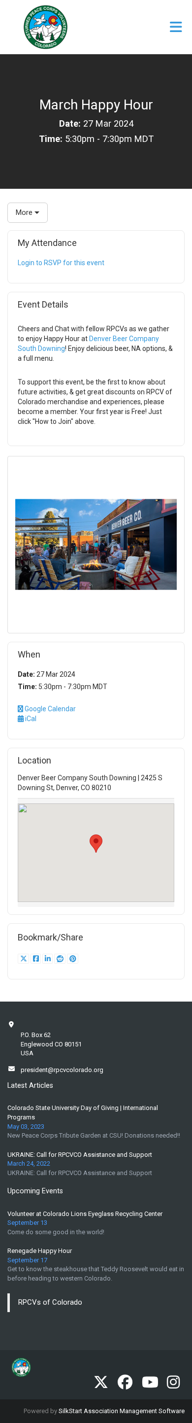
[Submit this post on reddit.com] (60, 959)
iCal (30, 719)
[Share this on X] (24, 959)
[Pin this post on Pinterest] (72, 959)
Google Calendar (49, 709)
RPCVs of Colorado (50, 1302)
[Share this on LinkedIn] (48, 959)
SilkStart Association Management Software (122, 1411)
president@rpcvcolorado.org (62, 1070)
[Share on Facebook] (36, 959)
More (25, 212)
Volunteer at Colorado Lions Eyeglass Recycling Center (84, 1213)
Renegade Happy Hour (39, 1250)
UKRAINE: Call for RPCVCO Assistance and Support (79, 1154)
